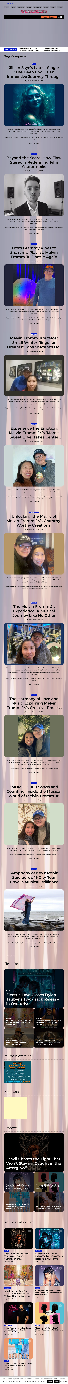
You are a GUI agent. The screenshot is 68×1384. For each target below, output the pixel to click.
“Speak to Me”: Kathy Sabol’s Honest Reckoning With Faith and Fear (48, 1187)
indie (37, 137)
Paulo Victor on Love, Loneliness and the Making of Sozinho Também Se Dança (52, 51)
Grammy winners (25, 854)
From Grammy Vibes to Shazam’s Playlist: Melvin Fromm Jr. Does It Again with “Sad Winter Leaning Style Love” (34, 257)
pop (41, 498)
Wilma (52, 498)
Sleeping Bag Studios (41, 588)
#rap (6, 7)
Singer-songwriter (52, 137)
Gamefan (20, 496)
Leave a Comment (34, 143)
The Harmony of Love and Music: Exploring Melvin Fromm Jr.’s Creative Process (34, 703)
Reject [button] (56, 1381)
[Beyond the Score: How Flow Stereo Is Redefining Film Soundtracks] (34, 195)
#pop (13, 7)
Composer (22, 137)
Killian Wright (59, 227)
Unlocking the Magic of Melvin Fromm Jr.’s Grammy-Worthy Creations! (34, 521)
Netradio (56, 768)
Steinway (57, 943)
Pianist (41, 943)
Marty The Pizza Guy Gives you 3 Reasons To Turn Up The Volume (48, 1023)
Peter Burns (32, 81)
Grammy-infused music (30, 496)
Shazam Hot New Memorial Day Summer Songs (36, 320)
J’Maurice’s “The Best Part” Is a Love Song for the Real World (48, 1208)
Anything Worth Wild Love (18, 586)
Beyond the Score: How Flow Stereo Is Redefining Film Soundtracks (34, 162)
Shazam (32, 410)
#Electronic (37, 7)
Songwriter (46, 498)
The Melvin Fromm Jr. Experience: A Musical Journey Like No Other (34, 611)
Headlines (34, 154)
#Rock (29, 7)
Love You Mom (35, 678)
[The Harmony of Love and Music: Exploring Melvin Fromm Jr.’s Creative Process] (34, 736)
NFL (38, 498)
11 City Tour (16, 943)
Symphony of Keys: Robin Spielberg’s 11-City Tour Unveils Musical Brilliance (34, 877)
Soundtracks (40, 229)
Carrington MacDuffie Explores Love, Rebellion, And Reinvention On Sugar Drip (28, 51)
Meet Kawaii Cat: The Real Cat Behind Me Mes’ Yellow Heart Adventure (18, 1023)
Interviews (8, 1325)
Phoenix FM (55, 854)
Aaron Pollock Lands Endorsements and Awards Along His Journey (17, 1042)
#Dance (60, 7)
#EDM (46, 7)
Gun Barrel (51, 227)
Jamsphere (47, 496)
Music (34, 63)
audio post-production (15, 227)
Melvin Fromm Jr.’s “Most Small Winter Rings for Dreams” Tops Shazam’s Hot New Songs (34, 345)
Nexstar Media (32, 498)
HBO (18, 318)
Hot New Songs (30, 408)
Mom (43, 854)
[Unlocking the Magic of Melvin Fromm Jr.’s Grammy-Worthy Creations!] (34, 554)
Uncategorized (34, 512)
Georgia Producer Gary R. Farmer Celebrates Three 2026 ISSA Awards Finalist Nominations (48, 1043)
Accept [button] (50, 1381)
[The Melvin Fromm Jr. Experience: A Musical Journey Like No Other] (34, 644)
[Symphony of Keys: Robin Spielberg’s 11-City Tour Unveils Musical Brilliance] (34, 910)
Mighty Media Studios (20, 498)
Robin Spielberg (48, 943)
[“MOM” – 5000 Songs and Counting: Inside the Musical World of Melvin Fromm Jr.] (34, 824)
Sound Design (32, 229)
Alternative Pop (13, 137)
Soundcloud (39, 410)
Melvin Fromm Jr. (25, 318)
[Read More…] (34, 133)
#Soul (53, 7)
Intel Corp (41, 496)
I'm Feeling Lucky (50, 17)
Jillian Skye (43, 137)
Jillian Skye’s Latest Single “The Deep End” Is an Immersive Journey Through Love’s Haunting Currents (34, 74)
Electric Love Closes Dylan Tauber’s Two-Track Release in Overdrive (32, 999)
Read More (63, 1381)
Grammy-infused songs (26, 768)
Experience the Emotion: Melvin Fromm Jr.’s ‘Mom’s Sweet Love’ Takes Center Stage (34, 435)
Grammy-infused (21, 408)
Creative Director (30, 137)
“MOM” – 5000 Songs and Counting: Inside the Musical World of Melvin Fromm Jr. (34, 791)
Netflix (53, 678)
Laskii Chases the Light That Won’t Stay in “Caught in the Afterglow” (33, 1163)
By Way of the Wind (26, 943)
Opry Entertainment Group (39, 318)
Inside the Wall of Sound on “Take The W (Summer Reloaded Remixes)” (17, 1207)
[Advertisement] (34, 33)
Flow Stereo (43, 227)
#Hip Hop (21, 7)
